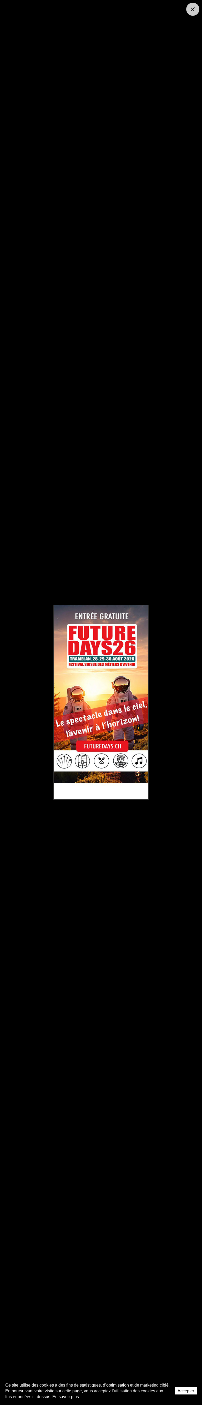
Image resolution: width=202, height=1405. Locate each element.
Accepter (186, 1391)
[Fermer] (192, 9)
